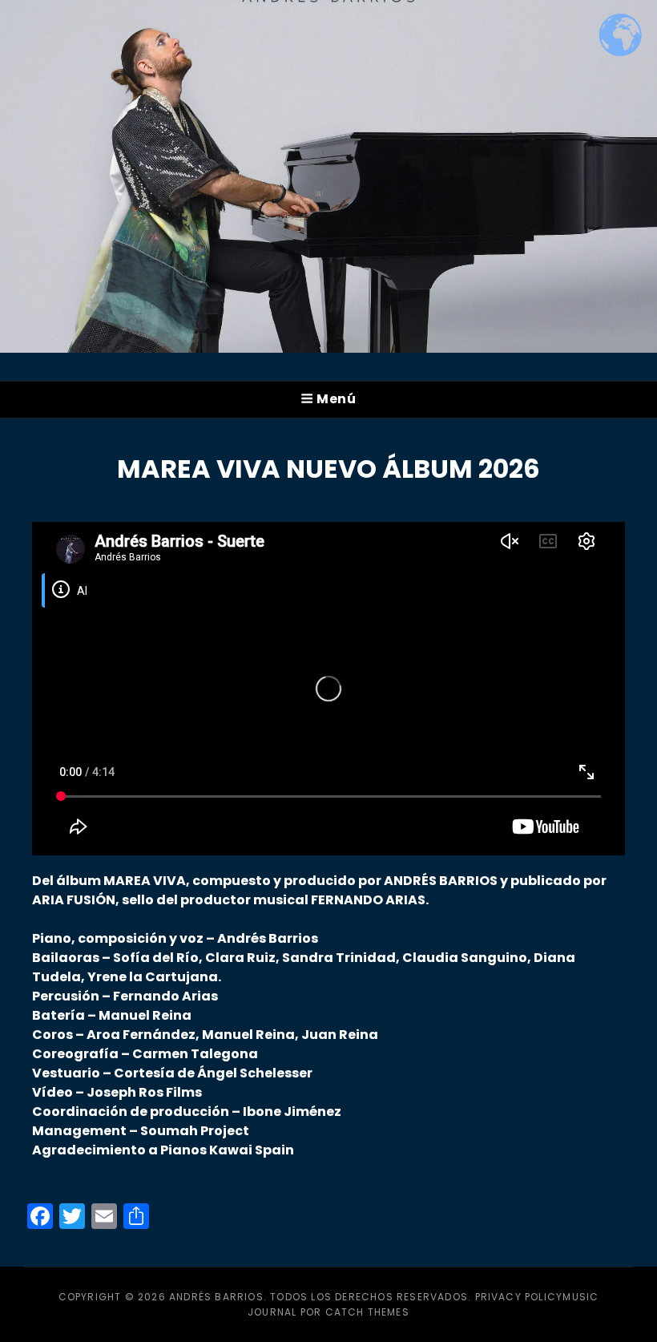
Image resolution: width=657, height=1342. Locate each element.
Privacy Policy (519, 1297)
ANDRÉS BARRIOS (216, 1297)
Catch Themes (367, 1312)
